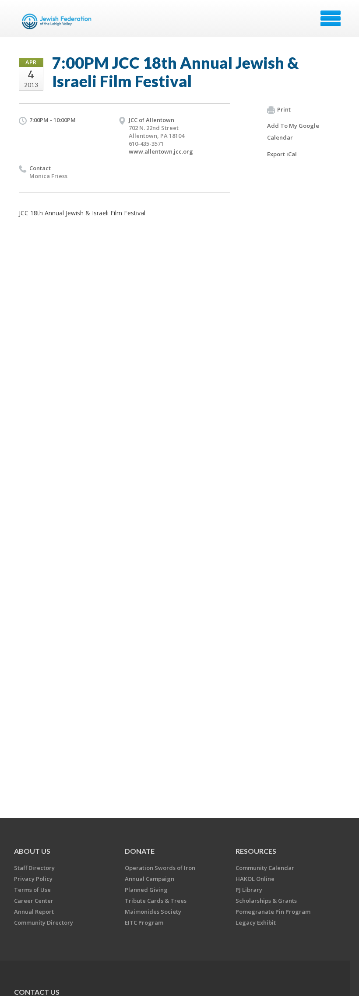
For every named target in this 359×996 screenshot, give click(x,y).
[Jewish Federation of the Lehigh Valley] (58, 21)
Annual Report (34, 911)
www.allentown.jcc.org (161, 151)
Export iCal (282, 154)
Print (284, 109)
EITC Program (144, 922)
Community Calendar (265, 868)
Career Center (33, 901)
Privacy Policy (33, 879)
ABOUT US (32, 851)
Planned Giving (146, 890)
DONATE (140, 851)
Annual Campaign (149, 879)
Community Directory (43, 922)
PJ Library (249, 890)
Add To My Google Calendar (293, 131)
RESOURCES (256, 851)
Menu (330, 18)
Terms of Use (32, 890)
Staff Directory (34, 868)
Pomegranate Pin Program (273, 911)
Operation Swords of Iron (160, 868)
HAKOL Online (255, 879)
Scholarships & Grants (266, 901)
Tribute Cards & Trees (156, 901)
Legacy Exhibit (256, 922)
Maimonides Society (153, 911)
